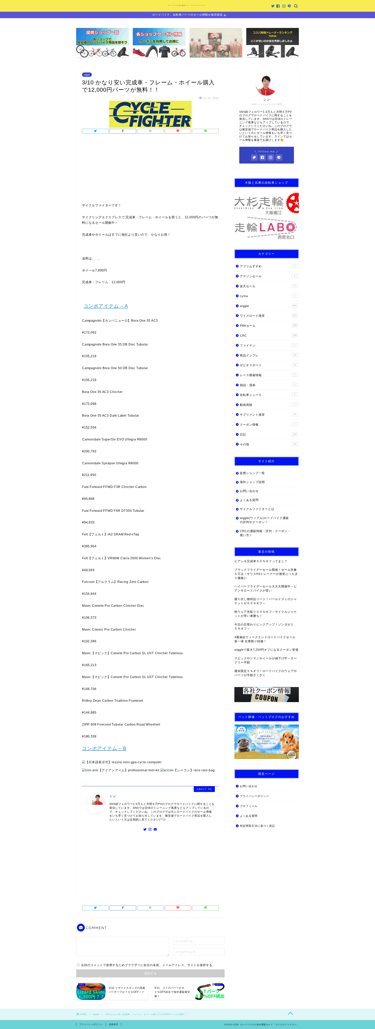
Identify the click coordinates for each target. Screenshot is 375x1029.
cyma (267, 296)
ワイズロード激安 (268, 315)
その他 (268, 444)
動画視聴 (267, 404)
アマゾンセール (267, 276)
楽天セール (267, 286)
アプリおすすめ (267, 266)
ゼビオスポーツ (268, 365)
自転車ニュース (267, 394)
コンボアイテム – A (106, 306)
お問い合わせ (249, 491)
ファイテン (267, 345)
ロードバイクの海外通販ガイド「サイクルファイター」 (187, 5)
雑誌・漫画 (267, 385)
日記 (268, 434)
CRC (268, 335)
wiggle (87, 74)
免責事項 (113, 1024)
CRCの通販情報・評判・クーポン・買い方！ (265, 533)
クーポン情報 (267, 424)
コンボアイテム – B (104, 748)
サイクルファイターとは (257, 509)
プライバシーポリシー (254, 796)
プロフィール (248, 806)
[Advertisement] (150, 169)
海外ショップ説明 (252, 482)
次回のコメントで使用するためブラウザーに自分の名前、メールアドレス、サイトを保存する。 (148, 965)
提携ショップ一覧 (252, 473)
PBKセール (268, 325)
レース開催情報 (267, 375)
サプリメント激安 (268, 414)
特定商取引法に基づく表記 (257, 825)
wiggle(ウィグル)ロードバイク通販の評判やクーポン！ (264, 520)
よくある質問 (249, 500)
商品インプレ (268, 355)
